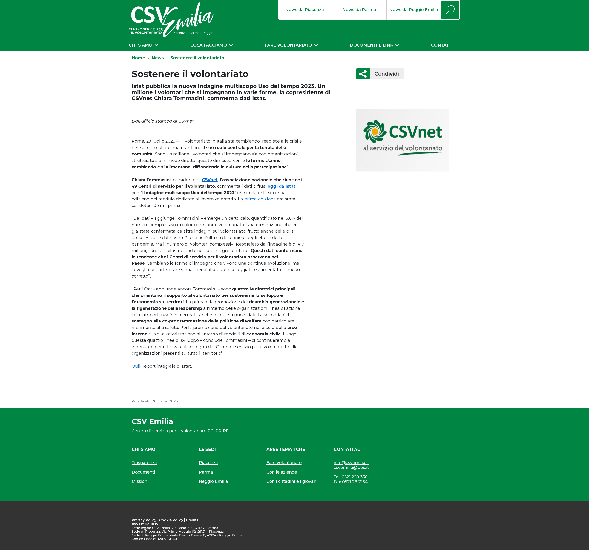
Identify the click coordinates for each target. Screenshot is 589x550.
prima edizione (260, 199)
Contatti (442, 45)
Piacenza (208, 462)
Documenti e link (371, 45)
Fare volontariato (288, 45)
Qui (135, 366)
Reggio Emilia (213, 481)
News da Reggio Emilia (413, 9)
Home (138, 57)
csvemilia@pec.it (351, 467)
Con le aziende (281, 472)
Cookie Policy (171, 520)
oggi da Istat (281, 186)
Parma (206, 472)
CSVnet (210, 179)
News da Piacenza (304, 9)
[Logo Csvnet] (402, 140)
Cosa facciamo (208, 45)
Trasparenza (144, 462)
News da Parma (359, 9)
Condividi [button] (387, 74)
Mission (139, 481)
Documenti (143, 472)
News (158, 57)
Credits (192, 520)
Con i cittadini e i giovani (292, 481)
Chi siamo (141, 45)
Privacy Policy (144, 520)
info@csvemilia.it (351, 462)
